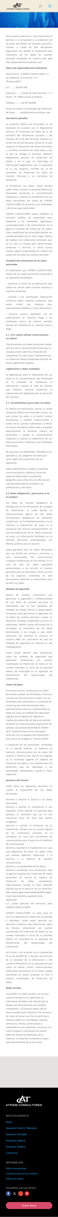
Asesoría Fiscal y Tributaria (21, 1128)
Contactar (11, 1153)
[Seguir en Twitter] (14, 1193)
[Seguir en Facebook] (8, 1193)
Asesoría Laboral (15, 1140)
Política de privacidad (16, 1168)
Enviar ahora (29, 1205)
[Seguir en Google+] (20, 1193)
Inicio (9, 1122)
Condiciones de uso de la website (22, 1173)
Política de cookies (15, 1178)
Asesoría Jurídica (16, 1146)
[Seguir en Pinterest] (26, 1193)
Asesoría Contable (16, 1134)
